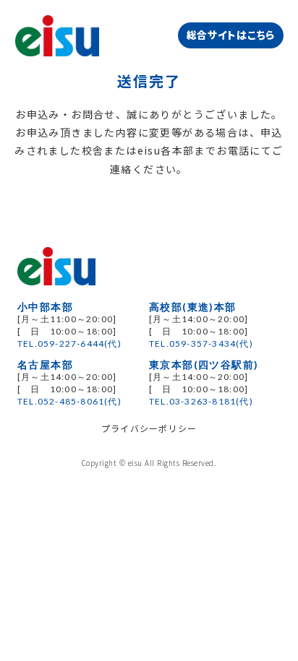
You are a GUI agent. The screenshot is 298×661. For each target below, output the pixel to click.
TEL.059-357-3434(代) (201, 343)
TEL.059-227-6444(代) (69, 343)
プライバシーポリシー (149, 428)
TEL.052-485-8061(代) (69, 401)
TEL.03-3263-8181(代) (201, 401)
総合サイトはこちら (231, 34)
